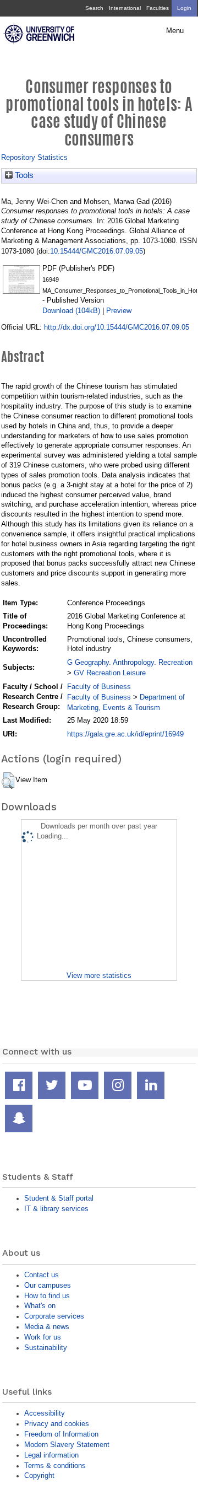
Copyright (39, 1475)
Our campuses (47, 1285)
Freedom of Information (61, 1434)
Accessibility (44, 1413)
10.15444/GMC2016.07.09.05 (96, 251)
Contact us (41, 1275)
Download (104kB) (71, 310)
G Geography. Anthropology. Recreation (130, 662)
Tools (23, 175)
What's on (40, 1306)
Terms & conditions (55, 1465)
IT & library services (56, 1208)
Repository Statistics (34, 157)
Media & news (46, 1326)
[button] (8, 780)
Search (94, 8)
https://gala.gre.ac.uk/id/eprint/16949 (125, 734)
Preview (118, 310)
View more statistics (99, 975)
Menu (175, 31)
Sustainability (45, 1347)
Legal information (51, 1455)
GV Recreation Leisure (110, 673)
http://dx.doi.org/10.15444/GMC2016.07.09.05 (116, 327)
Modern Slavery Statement (66, 1444)
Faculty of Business (99, 686)
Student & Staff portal (59, 1198)
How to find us (47, 1296)
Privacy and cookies (56, 1423)
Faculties (157, 8)
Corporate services (54, 1316)
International (125, 8)
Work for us (42, 1337)
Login (184, 8)
